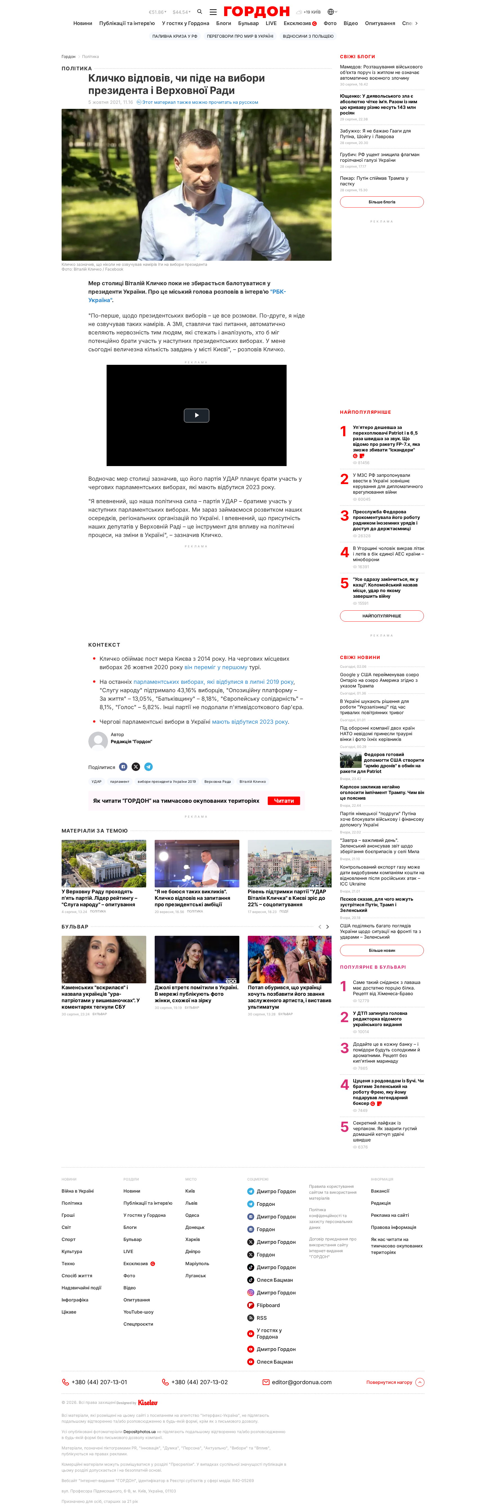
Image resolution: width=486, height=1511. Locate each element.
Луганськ (195, 1275)
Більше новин (382, 950)
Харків (192, 1239)
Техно (68, 1263)
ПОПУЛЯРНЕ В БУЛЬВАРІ (373, 967)
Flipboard (268, 1305)
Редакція (381, 1203)
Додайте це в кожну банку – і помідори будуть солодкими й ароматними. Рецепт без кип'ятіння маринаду (386, 1052)
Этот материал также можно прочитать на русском (200, 102)
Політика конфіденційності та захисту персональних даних (331, 1218)
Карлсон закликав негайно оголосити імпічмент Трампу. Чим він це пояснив (382, 792)
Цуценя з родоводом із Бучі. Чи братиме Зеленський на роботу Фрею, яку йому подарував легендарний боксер (388, 1092)
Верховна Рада (217, 781)
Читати (284, 800)
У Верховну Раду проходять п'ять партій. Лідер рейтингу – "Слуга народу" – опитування (99, 898)
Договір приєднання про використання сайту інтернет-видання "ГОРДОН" (332, 1247)
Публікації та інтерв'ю (127, 23)
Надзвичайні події (81, 1287)
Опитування (380, 23)
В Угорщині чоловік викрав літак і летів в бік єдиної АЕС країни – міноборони (388, 553)
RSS (262, 1318)
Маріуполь (197, 1263)
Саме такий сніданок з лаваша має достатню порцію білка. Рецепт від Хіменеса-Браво (386, 987)
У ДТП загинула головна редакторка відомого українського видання (380, 1018)
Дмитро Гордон (276, 1191)
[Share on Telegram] (148, 767)
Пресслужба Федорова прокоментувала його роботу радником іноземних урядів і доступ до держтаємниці (386, 520)
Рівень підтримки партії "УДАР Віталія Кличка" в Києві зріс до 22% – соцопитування (287, 898)
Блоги (223, 23)
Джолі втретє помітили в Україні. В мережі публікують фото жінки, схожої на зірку (196, 993)
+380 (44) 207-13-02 (199, 1382)
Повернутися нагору (389, 1382)
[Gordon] (256, 12)
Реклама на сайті (390, 1215)
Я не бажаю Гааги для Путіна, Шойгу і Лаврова (375, 133)
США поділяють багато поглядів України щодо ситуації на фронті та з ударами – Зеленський (380, 931)
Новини (82, 23)
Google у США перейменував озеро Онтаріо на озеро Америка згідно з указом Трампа (379, 680)
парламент (119, 781)
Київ (190, 1191)
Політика (90, 56)
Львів (191, 1203)
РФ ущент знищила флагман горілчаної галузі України (379, 157)
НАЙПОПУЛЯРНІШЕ (365, 412)
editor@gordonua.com (302, 1382)
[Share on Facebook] (123, 767)
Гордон (68, 56)
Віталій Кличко (253, 781)
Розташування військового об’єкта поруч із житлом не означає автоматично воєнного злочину (381, 72)
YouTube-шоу (138, 1312)
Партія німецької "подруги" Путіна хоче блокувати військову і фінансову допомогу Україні (382, 819)
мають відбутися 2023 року (250, 721)
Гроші (68, 1215)
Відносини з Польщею (308, 36)
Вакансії (380, 1191)
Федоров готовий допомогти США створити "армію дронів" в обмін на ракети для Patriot (382, 763)
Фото (330, 23)
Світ (66, 1227)
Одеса (192, 1215)
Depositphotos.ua (139, 1431)
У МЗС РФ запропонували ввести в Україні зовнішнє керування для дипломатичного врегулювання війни (388, 483)
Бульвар (248, 23)
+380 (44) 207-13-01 (99, 1382)
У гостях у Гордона (185, 23)
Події (284, 911)
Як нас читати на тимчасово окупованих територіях (397, 1245)
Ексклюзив (298, 23)
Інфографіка (75, 1300)
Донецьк (194, 1227)
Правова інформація (393, 1227)
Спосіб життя (77, 1275)
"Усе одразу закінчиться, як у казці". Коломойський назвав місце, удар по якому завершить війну (385, 587)
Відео (351, 23)
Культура (72, 1251)
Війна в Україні (78, 1191)
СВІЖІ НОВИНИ (360, 657)
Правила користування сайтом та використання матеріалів (333, 1192)
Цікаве (69, 1312)
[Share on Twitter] (136, 767)
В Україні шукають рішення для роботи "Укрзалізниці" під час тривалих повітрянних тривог (374, 706)
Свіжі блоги (357, 56)
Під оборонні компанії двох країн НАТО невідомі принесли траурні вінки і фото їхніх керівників (377, 733)
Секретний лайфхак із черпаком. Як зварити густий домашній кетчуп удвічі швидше (385, 1131)
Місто (191, 1179)
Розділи (131, 1179)
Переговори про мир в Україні (240, 36)
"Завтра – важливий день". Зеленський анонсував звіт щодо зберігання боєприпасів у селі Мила (380, 845)
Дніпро (193, 1251)
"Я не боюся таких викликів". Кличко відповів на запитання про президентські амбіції (192, 898)
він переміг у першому (216, 667)
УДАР (97, 781)
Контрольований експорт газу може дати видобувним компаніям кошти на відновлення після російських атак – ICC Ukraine (382, 875)
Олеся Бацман (275, 1280)
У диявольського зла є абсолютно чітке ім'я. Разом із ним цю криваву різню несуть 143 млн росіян (378, 104)
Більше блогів (382, 201)
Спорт (69, 1239)
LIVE (271, 23)
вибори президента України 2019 (167, 781)
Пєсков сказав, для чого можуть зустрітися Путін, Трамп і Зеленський (376, 904)
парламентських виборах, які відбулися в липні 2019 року (213, 681)
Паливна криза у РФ (174, 36)
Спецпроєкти (138, 1324)
